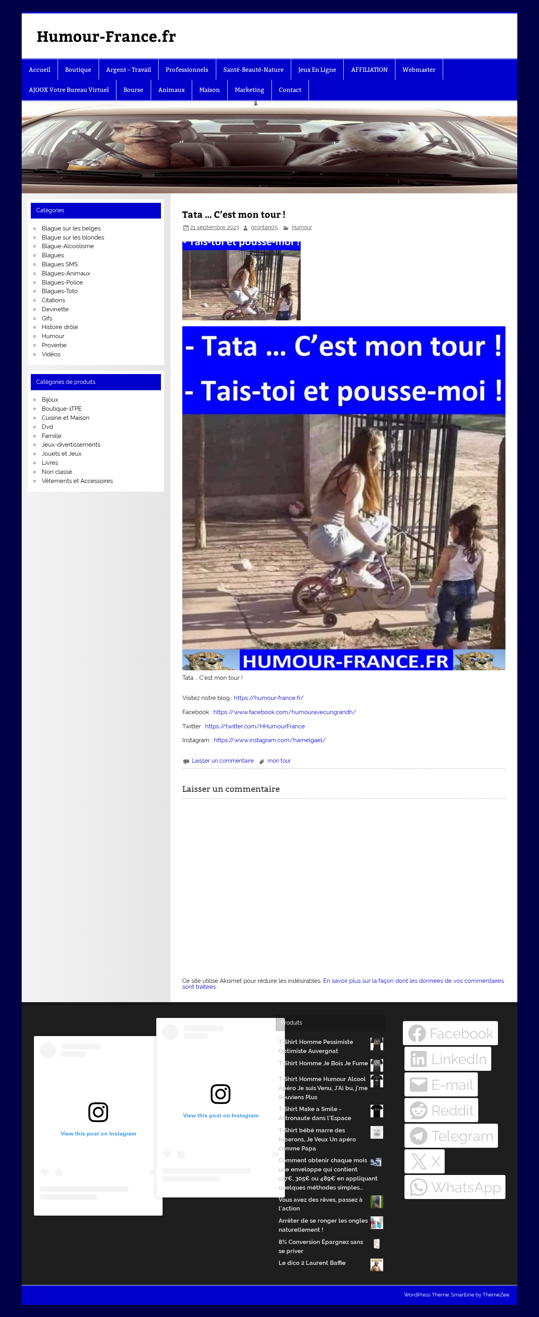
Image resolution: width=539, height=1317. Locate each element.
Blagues (53, 255)
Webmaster (419, 69)
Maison (209, 90)
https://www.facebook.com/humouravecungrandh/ (284, 712)
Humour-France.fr (106, 36)
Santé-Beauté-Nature (253, 69)
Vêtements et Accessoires (77, 481)
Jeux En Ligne (317, 69)
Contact (290, 90)
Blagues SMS (60, 264)
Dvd (47, 426)
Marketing (249, 90)
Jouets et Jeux (62, 453)
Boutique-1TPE (62, 408)
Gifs (47, 318)
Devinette (55, 309)
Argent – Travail (128, 69)
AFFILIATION (369, 69)
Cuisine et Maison (66, 417)
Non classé (57, 471)
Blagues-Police (62, 282)
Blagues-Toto (60, 291)
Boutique (78, 69)
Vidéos (51, 354)
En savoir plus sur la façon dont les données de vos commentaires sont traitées (343, 983)
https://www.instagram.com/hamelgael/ (270, 740)
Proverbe (54, 345)
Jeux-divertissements (71, 444)
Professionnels (187, 69)
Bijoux (50, 399)
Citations (53, 300)
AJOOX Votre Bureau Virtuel (69, 90)
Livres (50, 462)
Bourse (133, 90)
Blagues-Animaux (66, 273)
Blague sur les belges (71, 228)
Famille (52, 436)
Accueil (40, 69)
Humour (302, 227)
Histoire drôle (60, 327)
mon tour (279, 761)
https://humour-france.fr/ (269, 698)
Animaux (171, 90)
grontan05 (264, 227)
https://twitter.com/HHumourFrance (255, 726)
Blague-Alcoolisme (68, 246)
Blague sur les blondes (73, 237)
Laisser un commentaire (223, 761)
